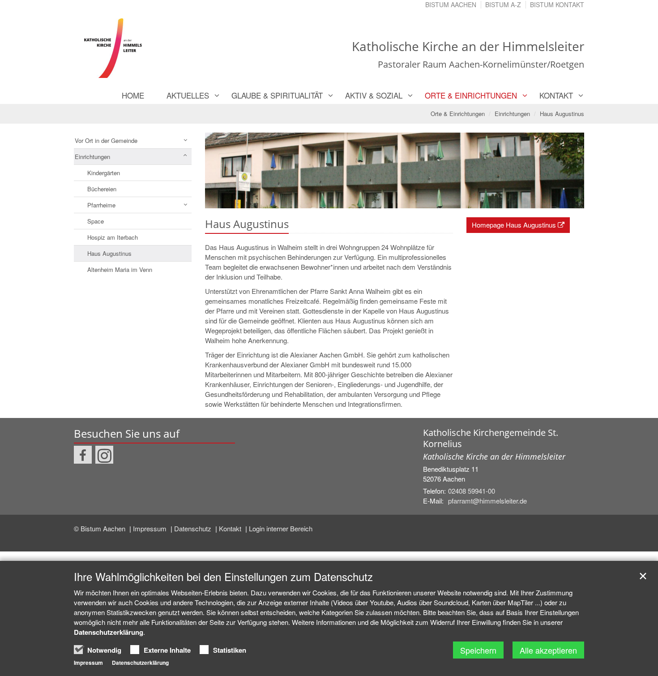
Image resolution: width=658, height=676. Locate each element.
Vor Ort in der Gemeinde (106, 140)
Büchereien (101, 189)
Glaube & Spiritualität (277, 95)
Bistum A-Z (503, 4)
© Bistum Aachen (100, 528)
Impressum (150, 528)
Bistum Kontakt (557, 4)
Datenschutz (193, 528)
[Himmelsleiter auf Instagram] (104, 455)
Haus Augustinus (562, 113)
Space (95, 221)
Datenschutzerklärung (108, 632)
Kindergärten (103, 172)
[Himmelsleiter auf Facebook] (83, 455)
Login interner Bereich (280, 528)
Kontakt (556, 95)
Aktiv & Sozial (373, 95)
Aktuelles (188, 95)
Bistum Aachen (450, 4)
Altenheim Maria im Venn (119, 269)
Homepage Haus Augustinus (514, 224)
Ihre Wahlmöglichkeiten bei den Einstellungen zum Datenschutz (223, 576)
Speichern (478, 650)
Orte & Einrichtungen (471, 95)
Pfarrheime (101, 205)
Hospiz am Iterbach (112, 237)
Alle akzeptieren (548, 650)
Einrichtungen (512, 113)
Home (133, 95)
